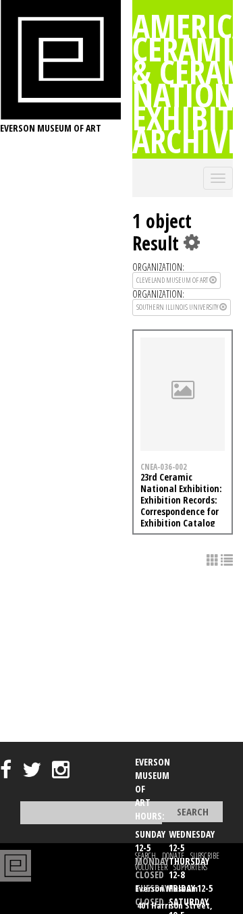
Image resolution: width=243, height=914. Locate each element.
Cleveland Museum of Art (172, 280)
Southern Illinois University (177, 307)
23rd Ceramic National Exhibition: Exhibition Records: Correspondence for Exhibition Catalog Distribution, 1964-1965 (181, 511)
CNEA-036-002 (163, 466)
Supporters (190, 867)
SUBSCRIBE (204, 855)
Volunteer (151, 867)
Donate (173, 855)
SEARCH (145, 855)
